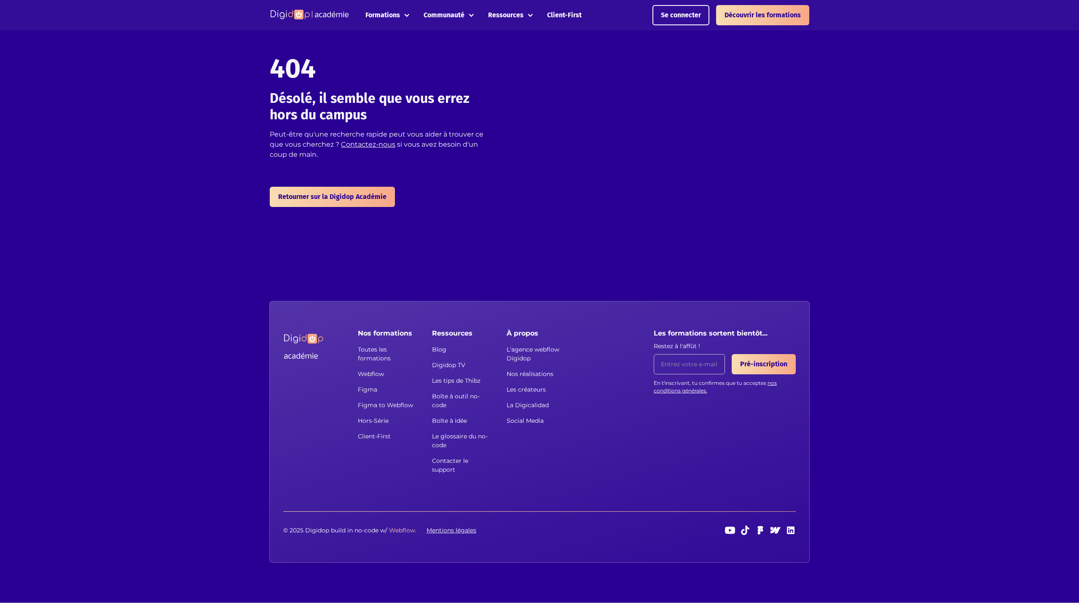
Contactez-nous (368, 144)
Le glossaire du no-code (460, 440)
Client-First (564, 15)
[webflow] (775, 530)
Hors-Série (373, 420)
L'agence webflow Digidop (533, 354)
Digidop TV (448, 365)
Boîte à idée (449, 420)
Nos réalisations (530, 374)
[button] (388, 15)
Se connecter (681, 15)
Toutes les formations (374, 354)
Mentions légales (451, 530)
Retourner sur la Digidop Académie (332, 197)
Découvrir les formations (763, 15)
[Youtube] (730, 530)
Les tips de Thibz (456, 380)
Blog (439, 349)
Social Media (525, 420)
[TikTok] (745, 530)
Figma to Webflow (385, 405)
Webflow (371, 374)
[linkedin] (791, 530)
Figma (367, 389)
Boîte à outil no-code (456, 400)
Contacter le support (450, 465)
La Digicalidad (528, 405)
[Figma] (760, 530)
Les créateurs (526, 389)
